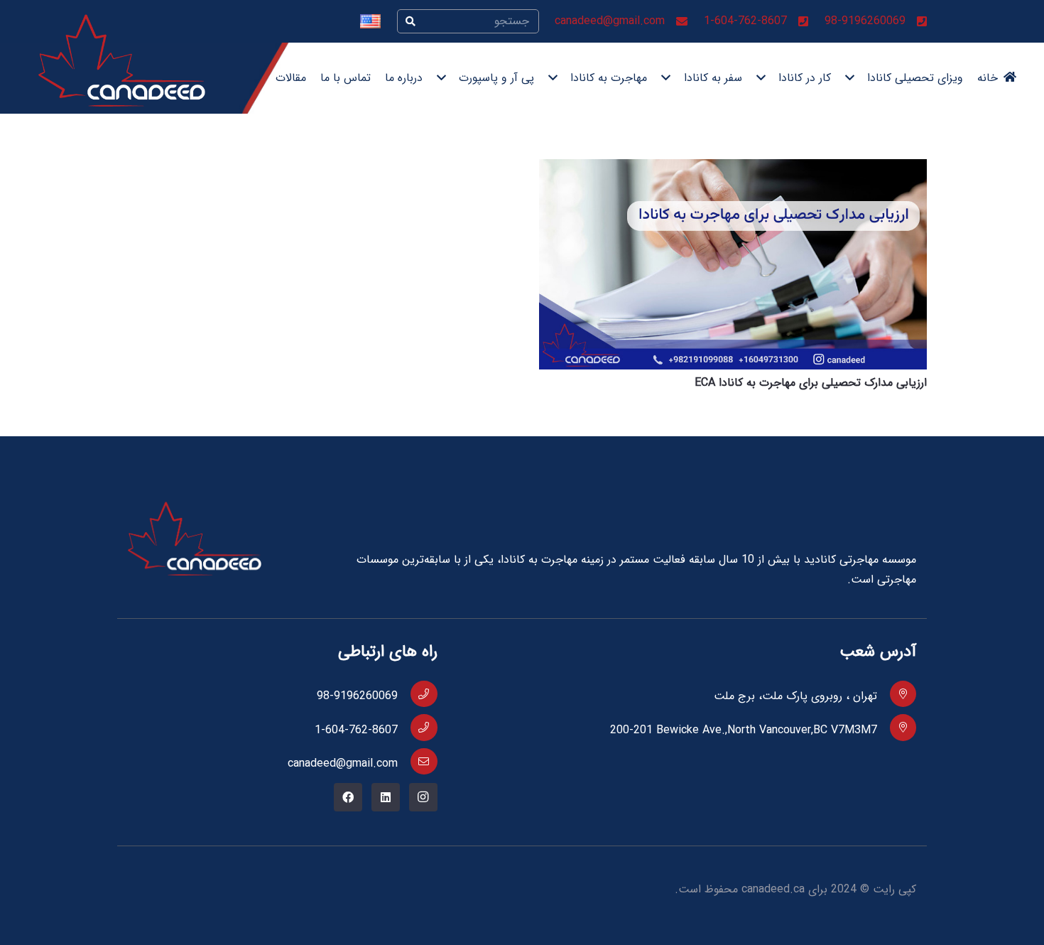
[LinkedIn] (385, 797)
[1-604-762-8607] (417, 727)
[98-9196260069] (417, 694)
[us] (370, 21)
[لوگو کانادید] (121, 60)
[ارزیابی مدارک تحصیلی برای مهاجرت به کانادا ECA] (733, 169)
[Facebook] (348, 797)
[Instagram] (423, 797)
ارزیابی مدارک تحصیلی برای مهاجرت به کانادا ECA (811, 383)
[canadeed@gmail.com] (417, 761)
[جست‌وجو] (410, 21)
